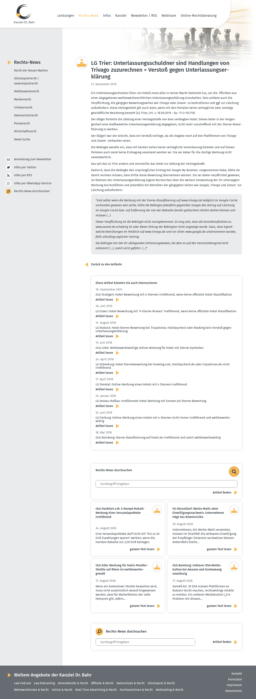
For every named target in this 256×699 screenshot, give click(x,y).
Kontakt (236, 673)
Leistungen (65, 16)
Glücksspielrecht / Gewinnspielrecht (26, 81)
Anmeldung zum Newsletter (32, 159)
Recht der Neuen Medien (31, 70)
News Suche (22, 139)
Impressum (234, 685)
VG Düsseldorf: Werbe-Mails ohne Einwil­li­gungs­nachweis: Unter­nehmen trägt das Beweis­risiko (198, 513)
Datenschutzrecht (26, 115)
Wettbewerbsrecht (26, 91)
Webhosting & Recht (169, 689)
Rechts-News (89, 16)
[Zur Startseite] (24, 14)
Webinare (169, 16)
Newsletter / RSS (144, 16)
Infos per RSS (23, 175)
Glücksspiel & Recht (161, 683)
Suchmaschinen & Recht (136, 689)
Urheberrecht (23, 107)
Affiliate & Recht (102, 683)
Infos (107, 16)
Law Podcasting (44, 683)
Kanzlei (121, 16)
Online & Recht (62, 689)
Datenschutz (233, 691)
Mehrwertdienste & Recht (31, 689)
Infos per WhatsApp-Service (33, 183)
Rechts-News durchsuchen (32, 191)
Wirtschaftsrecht (25, 131)
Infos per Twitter (25, 167)
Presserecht (22, 123)
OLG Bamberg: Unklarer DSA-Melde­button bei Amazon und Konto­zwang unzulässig (197, 569)
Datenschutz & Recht (130, 683)
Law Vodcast (22, 683)
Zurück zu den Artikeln (106, 264)
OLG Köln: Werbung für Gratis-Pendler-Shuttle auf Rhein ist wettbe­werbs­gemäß (122, 569)
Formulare (235, 679)
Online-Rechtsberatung (198, 16)
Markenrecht (22, 99)
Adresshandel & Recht (73, 683)
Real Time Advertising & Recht (96, 689)
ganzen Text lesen (142, 549)
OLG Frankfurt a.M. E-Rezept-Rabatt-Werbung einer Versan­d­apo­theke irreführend (120, 513)
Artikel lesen (104, 299)
